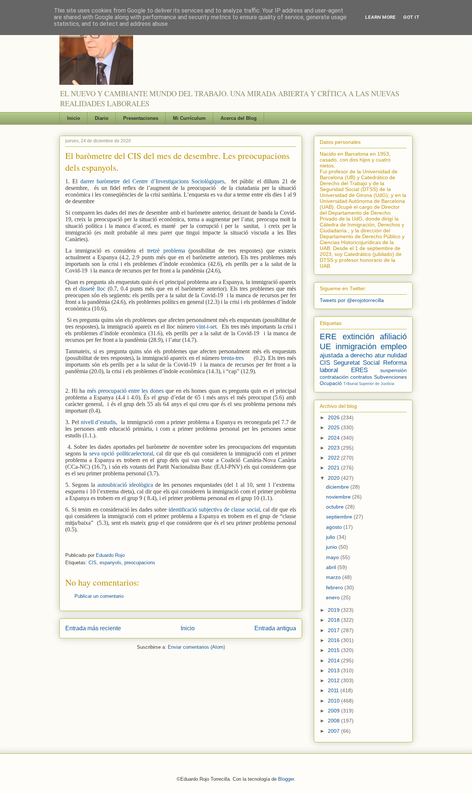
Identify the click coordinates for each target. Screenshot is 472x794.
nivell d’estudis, (99, 422)
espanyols (110, 562)
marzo (334, 577)
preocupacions (139, 562)
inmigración (356, 346)
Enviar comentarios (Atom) (196, 647)
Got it (411, 17)
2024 (334, 438)
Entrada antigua (275, 628)
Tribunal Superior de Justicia (368, 383)
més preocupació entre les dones (125, 391)
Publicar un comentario (99, 596)
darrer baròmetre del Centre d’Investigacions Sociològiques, (153, 181)
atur (380, 355)
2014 (334, 660)
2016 (334, 640)
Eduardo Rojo (110, 555)
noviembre (339, 497)
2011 (334, 690)
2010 (334, 701)
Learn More (380, 17)
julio (331, 537)
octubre (335, 507)
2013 (334, 670)
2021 (334, 468)
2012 (334, 680)
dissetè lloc (92, 288)
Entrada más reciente (93, 628)
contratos (361, 377)
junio (332, 547)
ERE (328, 336)
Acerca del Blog (239, 118)
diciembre (338, 487)
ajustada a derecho (346, 355)
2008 (334, 721)
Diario (101, 118)
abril (331, 567)
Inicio (73, 118)
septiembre (340, 517)
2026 (334, 417)
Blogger (286, 779)
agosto (334, 527)
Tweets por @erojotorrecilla (352, 300)
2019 (334, 610)
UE (325, 346)
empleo (394, 346)
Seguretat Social (356, 362)
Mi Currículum (189, 118)
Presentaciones (140, 118)
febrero (335, 587)
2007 (334, 731)
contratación (334, 377)
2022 (334, 458)
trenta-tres (233, 358)
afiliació (393, 336)
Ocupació (331, 383)
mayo (333, 557)
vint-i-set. (207, 326)
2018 (334, 620)
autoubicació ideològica (125, 485)
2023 (334, 448)
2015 (334, 650)
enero (333, 597)
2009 (334, 711)
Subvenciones (390, 377)
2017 (334, 630)
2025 (334, 427)
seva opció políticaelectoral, (121, 453)
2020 (334, 478)
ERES (359, 370)
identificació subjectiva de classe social (214, 509)
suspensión (393, 370)
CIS (92, 562)
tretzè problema (166, 250)
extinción (358, 336)
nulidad (397, 355)
